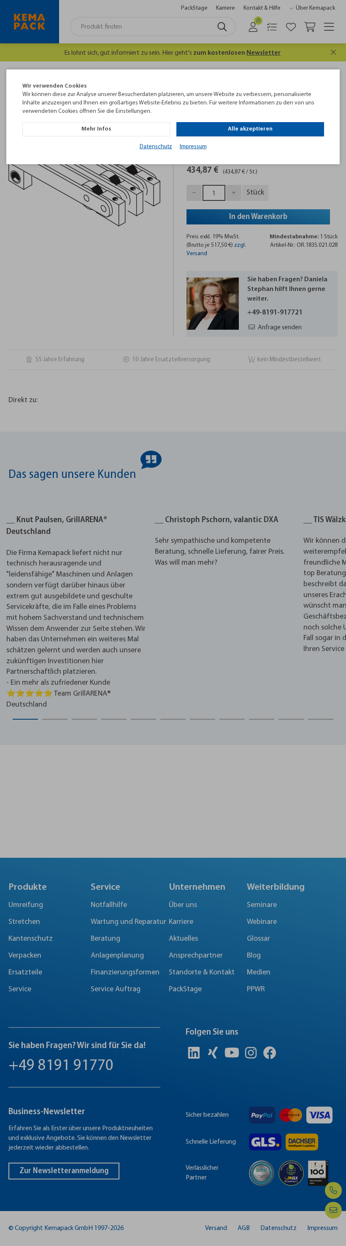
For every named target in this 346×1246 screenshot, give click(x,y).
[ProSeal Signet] (31, 1218)
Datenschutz (156, 147)
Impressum (193, 147)
